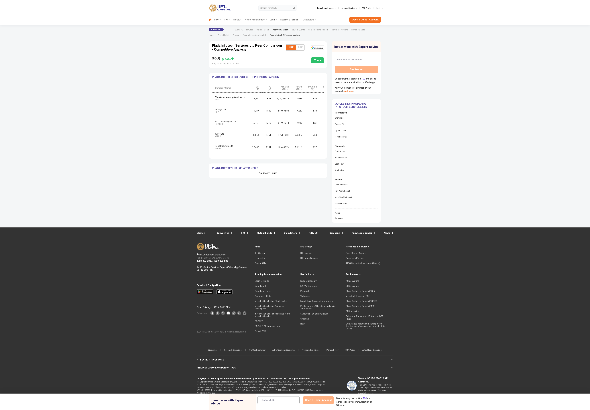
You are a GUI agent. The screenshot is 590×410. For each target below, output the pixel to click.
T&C (279, 225)
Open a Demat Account (273, 215)
